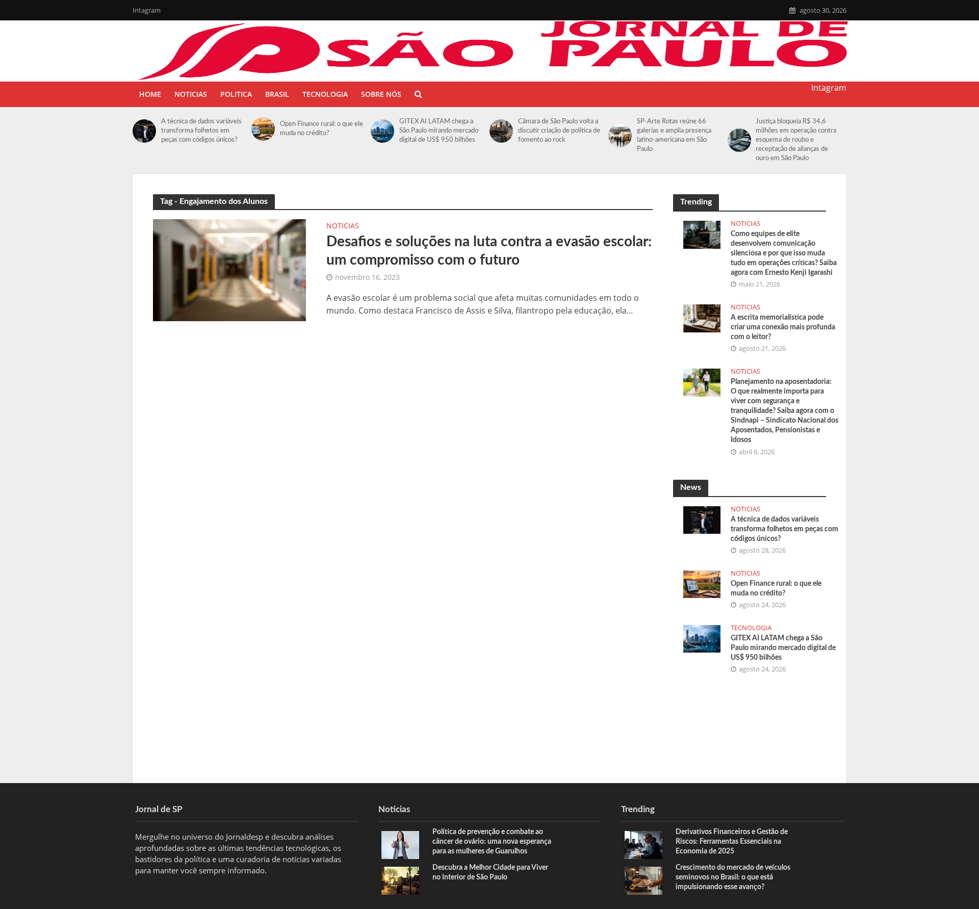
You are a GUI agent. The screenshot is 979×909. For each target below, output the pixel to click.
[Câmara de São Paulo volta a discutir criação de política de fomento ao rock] (501, 131)
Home (150, 94)
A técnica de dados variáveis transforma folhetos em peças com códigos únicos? (201, 130)
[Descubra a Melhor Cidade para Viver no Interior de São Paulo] (400, 880)
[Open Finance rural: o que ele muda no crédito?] (263, 129)
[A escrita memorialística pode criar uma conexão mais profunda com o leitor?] (701, 317)
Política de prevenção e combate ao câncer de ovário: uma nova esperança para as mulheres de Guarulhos (491, 841)
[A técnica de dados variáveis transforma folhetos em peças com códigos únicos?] (144, 131)
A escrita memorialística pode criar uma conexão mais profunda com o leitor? (783, 327)
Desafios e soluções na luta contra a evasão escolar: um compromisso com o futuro (489, 251)
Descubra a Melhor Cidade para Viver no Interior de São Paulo (490, 872)
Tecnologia (325, 94)
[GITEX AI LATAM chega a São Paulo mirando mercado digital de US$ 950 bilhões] (382, 131)
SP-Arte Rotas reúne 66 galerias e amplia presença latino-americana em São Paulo (674, 135)
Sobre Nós (381, 94)
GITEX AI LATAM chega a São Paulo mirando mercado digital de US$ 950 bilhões (438, 130)
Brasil (277, 94)
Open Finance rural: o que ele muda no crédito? (321, 129)
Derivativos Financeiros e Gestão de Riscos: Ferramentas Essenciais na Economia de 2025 (732, 841)
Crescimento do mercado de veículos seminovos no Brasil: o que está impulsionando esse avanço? (733, 877)
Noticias (190, 94)
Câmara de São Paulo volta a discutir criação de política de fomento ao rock (559, 130)
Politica (236, 94)
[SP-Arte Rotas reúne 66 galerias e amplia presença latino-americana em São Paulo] (620, 135)
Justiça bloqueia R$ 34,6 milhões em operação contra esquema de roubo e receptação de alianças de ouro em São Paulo (796, 140)
